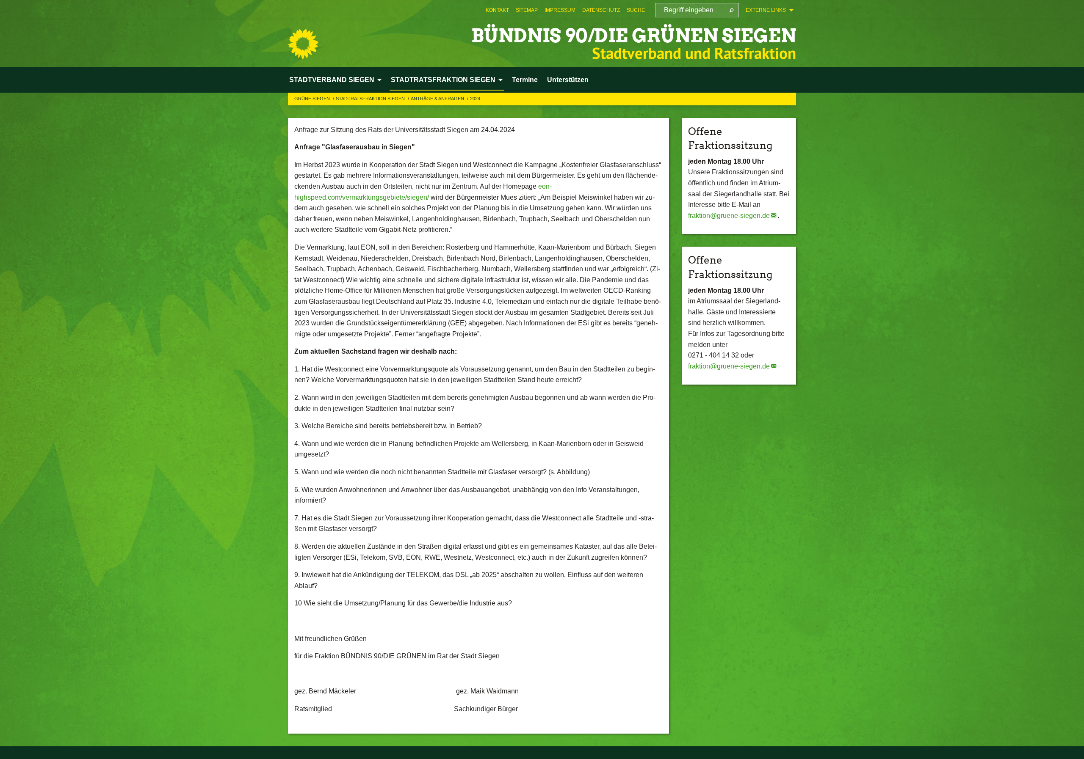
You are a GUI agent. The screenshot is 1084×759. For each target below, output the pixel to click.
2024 (475, 98)
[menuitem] (497, 10)
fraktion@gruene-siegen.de (729, 215)
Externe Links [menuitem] (766, 10)
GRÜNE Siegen (312, 98)
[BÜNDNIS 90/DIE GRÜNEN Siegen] (303, 44)
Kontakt (497, 10)
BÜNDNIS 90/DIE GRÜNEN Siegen (633, 36)
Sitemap (527, 10)
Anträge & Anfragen (438, 98)
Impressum (560, 10)
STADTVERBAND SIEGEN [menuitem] (331, 79)
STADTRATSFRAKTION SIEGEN (371, 98)
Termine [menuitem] (525, 79)
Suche (636, 10)
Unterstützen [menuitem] (568, 79)
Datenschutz (601, 10)
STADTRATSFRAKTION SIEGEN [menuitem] (443, 79)
